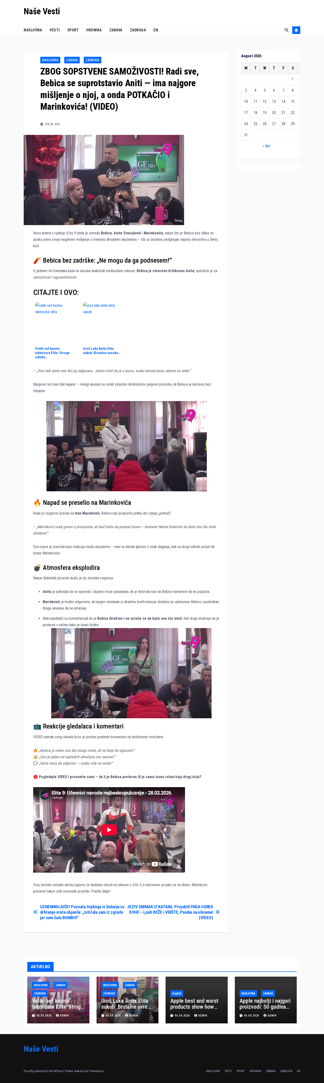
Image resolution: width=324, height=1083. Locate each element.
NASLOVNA (33, 30)
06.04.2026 (45, 1015)
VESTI (55, 30)
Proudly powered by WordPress (43, 1071)
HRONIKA (94, 30)
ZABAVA (115, 30)
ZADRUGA (138, 30)
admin (64, 1015)
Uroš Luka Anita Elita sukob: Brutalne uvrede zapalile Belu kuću (127, 1007)
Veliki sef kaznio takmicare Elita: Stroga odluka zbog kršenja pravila (57, 1010)
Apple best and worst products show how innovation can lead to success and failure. (195, 1010)
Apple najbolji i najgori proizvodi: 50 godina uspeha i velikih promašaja (265, 1010)
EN (155, 30)
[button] (286, 30)
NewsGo (79, 1071)
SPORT (73, 30)
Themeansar (96, 1071)
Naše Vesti (42, 11)
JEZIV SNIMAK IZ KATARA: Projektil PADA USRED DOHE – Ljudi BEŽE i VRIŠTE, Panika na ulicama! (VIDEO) (170, 912)
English (176, 993)
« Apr (266, 146)
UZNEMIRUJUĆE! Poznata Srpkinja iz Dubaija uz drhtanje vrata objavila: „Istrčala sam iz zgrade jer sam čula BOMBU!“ (82, 912)
